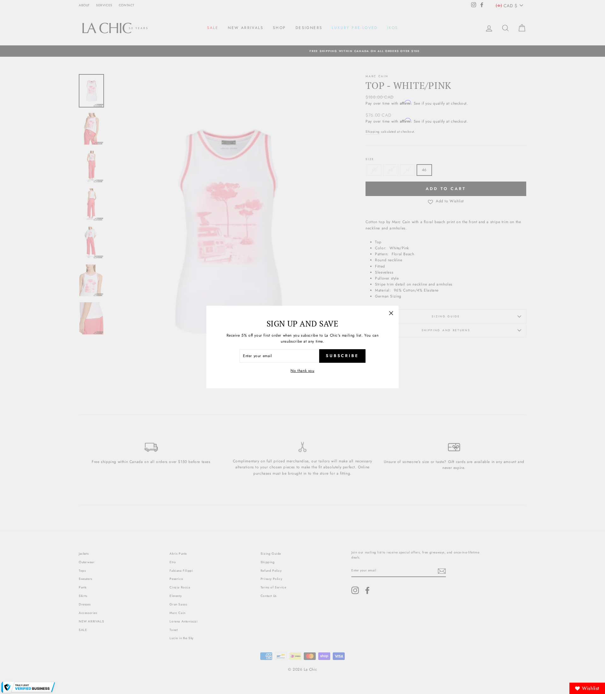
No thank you (302, 370)
